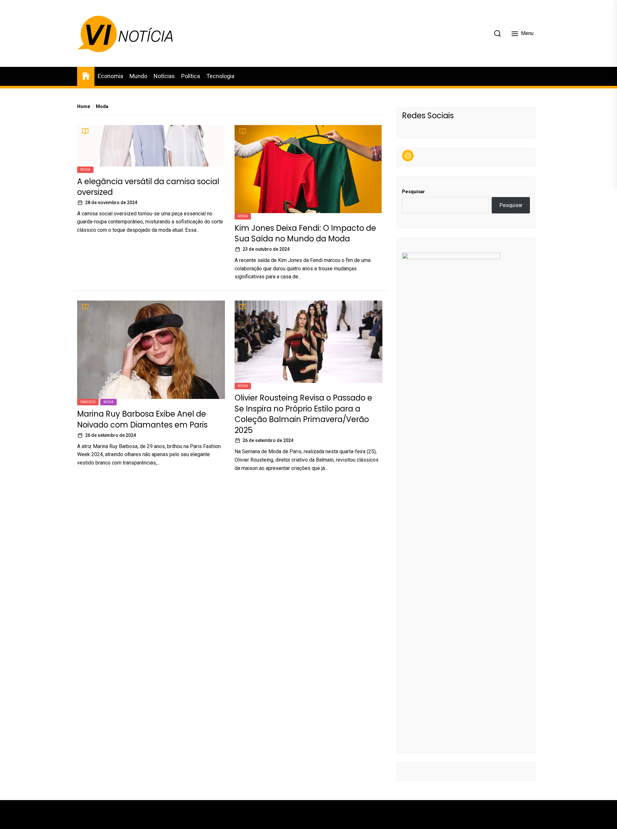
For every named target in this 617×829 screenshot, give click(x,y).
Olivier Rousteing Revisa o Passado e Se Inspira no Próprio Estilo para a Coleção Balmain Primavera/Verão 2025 (303, 414)
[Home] (85, 75)
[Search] (497, 33)
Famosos (87, 402)
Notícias (164, 76)
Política (190, 76)
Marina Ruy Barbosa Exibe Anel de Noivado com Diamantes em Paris (142, 419)
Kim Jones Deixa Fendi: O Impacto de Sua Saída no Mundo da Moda (305, 233)
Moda (85, 169)
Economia (110, 76)
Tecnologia (220, 76)
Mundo (138, 76)
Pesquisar (413, 191)
